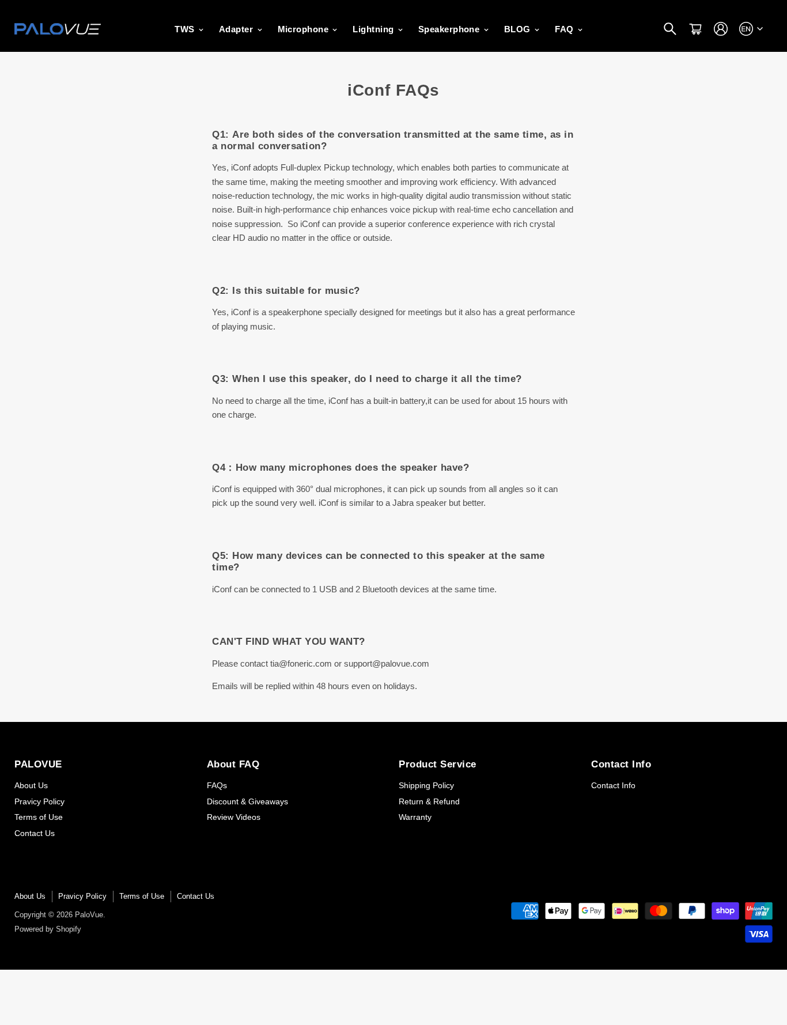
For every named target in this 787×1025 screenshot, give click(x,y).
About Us (31, 785)
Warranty (415, 817)
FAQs (217, 785)
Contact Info (613, 785)
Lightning (374, 29)
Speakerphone (450, 29)
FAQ (565, 29)
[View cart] (695, 28)
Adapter (237, 29)
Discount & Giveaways (247, 801)
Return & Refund (429, 801)
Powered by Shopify (47, 929)
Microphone (304, 29)
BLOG (518, 29)
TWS (186, 29)
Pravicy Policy (39, 801)
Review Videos (233, 817)
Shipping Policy (426, 785)
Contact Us (34, 833)
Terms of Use (38, 817)
